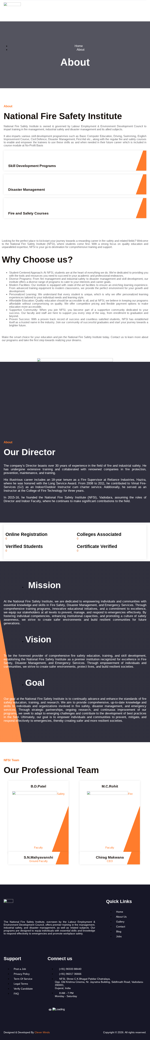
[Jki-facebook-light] (18, 943)
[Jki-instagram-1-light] (6, 943)
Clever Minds (42, 1032)
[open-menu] (145, 11)
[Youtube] (30, 943)
